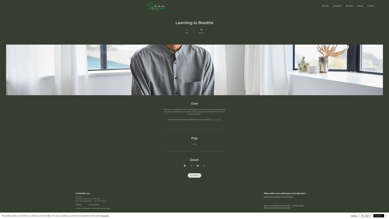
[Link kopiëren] (204, 166)
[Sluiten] (386, 215)
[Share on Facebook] (185, 166)
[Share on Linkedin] (198, 166)
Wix (108, 208)
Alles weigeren (365, 216)
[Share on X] (191, 166)
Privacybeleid (104, 216)
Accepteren (378, 216)
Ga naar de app (216, 119)
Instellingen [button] (354, 216)
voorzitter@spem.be (85, 201)
